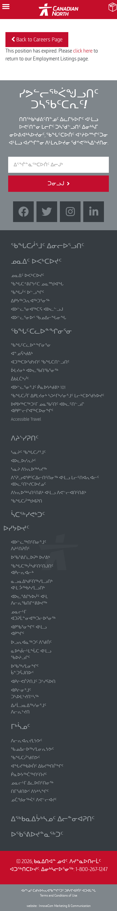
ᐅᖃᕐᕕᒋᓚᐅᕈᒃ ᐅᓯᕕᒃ (30, 557)
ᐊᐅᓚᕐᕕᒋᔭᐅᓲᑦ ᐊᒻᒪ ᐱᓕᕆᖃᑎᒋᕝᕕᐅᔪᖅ (29, 600)
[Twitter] (46, 211)
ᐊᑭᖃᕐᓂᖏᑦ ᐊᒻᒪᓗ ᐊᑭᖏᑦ (29, 630)
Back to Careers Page (39, 39)
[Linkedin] (93, 211)
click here (83, 51)
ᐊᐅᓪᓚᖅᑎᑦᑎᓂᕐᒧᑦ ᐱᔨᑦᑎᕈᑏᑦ (28, 546)
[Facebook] (23, 211)
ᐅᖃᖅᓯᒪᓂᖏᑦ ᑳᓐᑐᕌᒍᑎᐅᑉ (25, 670)
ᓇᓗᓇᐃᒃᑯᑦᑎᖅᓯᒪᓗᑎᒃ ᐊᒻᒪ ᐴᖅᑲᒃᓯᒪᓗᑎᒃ (32, 585)
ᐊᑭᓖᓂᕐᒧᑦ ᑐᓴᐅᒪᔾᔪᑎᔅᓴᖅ (25, 694)
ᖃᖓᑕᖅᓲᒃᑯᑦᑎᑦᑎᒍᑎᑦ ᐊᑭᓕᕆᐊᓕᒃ (32, 569)
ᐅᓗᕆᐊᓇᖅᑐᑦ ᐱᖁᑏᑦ (31, 642)
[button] (6, 7)
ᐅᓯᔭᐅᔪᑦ (16, 528)
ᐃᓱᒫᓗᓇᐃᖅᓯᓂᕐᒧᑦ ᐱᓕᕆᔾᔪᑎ (28, 709)
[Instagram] (70, 211)
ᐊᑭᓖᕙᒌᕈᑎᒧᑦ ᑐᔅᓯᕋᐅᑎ (33, 681)
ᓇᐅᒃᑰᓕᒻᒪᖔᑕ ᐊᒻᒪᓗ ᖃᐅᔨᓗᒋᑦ (31, 654)
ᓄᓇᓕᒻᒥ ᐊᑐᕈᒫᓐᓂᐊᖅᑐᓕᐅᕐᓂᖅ (33, 615)
